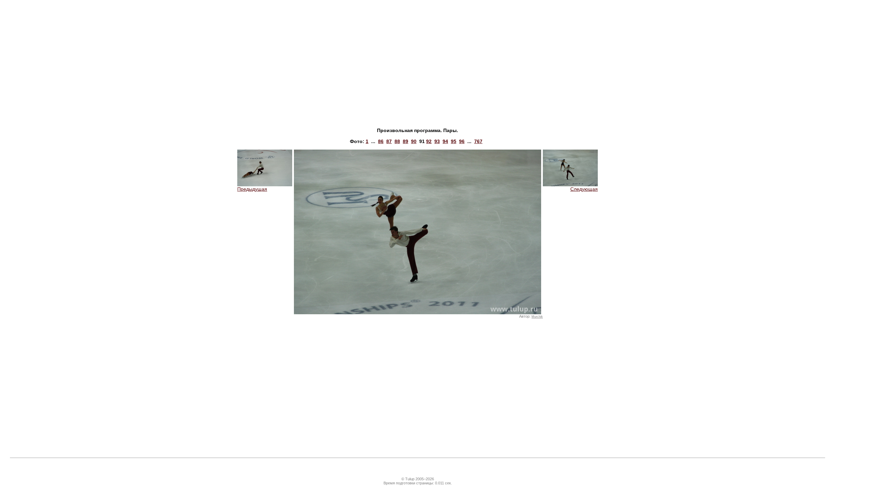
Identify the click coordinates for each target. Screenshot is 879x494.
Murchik (537, 316)
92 (429, 141)
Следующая (584, 189)
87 (389, 141)
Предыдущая (252, 189)
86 (381, 141)
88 (397, 141)
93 (437, 141)
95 (453, 141)
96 (462, 141)
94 (445, 141)
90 (413, 141)
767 (478, 141)
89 (405, 141)
